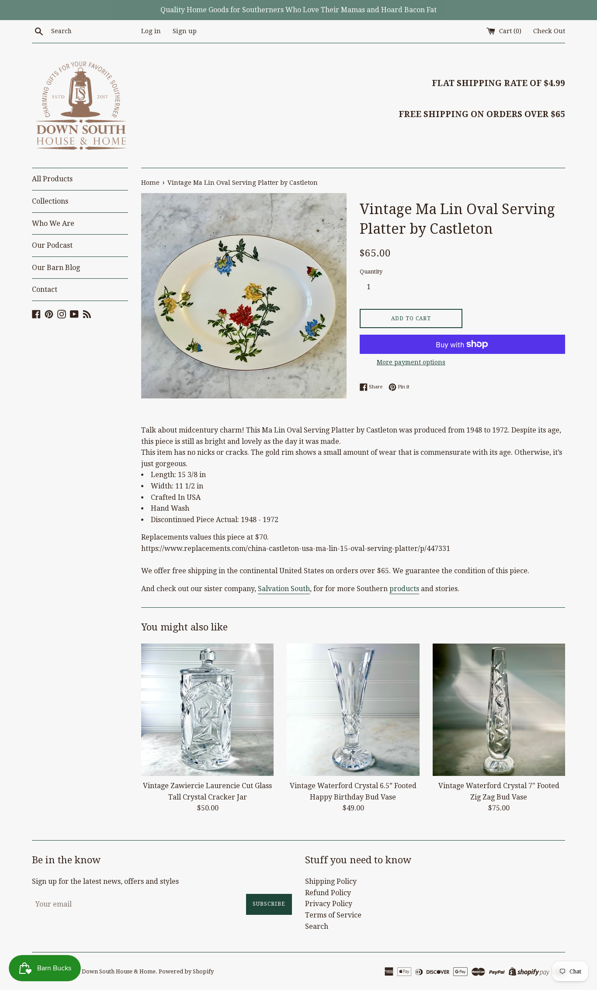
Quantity (371, 271)
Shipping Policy (331, 881)
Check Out (549, 31)
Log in (151, 31)
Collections (50, 201)
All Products (52, 179)
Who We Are (53, 223)
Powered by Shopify (186, 971)
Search (316, 926)
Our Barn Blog (56, 267)
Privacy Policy (328, 904)
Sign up (185, 31)
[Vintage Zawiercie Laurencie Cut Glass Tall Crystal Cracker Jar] (207, 710)
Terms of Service (333, 915)
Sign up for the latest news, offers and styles (105, 881)
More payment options (411, 362)
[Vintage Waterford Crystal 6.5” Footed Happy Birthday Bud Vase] (353, 710)
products (404, 589)
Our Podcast (52, 245)
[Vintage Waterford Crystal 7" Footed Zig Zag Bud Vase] (499, 710)
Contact (44, 289)
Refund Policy (328, 893)
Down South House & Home (119, 971)
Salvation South (284, 589)
